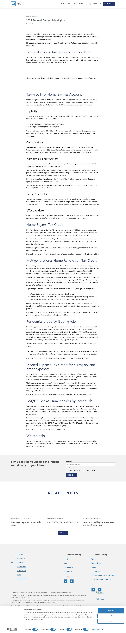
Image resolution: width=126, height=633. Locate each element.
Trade (93, 559)
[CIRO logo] (104, 592)
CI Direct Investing (74, 470)
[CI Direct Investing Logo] (18, 3)
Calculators (21, 571)
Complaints (68, 571)
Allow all (110, 610)
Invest (66, 559)
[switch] (53, 629)
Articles (20, 563)
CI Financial (21, 579)
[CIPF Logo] (104, 599)
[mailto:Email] (12, 563)
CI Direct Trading (90, 470)
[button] (90, 3)
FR (100, 4)
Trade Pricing (96, 563)
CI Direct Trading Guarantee (101, 579)
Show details (96, 629)
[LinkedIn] (12, 555)
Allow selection (111, 616)
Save (65, 563)
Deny (110, 621)
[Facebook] (12, 559)
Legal (19, 575)
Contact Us (21, 558)
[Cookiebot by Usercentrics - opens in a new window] (12, 629)
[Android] (72, 581)
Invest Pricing (68, 567)
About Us (20, 554)
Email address (69, 461)
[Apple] (67, 581)
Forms (94, 567)
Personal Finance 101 (31, 16)
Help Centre (21, 567)
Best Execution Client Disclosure (103, 575)
